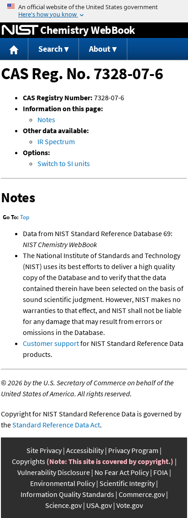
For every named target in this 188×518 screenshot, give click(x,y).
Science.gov (63, 505)
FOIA (160, 472)
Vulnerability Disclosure (53, 472)
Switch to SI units (63, 163)
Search (50, 48)
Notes (46, 119)
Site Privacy (44, 450)
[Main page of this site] (14, 49)
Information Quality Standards (67, 494)
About (99, 48)
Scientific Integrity (127, 483)
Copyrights (28, 461)
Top (24, 217)
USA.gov (99, 505)
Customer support (51, 343)
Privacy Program (133, 450)
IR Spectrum (56, 141)
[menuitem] (14, 49)
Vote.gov (129, 505)
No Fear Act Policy (121, 472)
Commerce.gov (142, 494)
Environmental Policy (62, 483)
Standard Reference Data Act (56, 424)
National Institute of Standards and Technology (20, 30)
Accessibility (85, 450)
